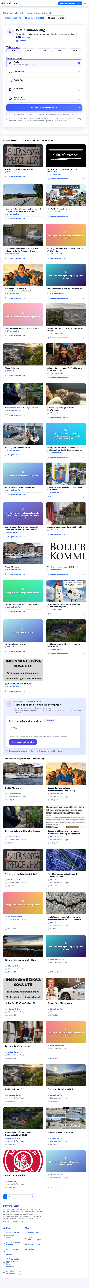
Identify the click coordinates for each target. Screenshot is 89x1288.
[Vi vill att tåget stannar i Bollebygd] (66, 559)
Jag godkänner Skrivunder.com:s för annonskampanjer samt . (45, 114)
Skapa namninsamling (24, 742)
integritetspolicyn (73, 114)
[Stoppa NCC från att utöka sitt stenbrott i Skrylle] (66, 322)
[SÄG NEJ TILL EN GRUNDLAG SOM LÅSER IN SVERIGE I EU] (66, 242)
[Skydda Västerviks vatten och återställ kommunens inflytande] (66, 598)
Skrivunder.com (9, 3)
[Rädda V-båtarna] (23, 559)
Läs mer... (22, 40)
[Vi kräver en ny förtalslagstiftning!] (23, 161)
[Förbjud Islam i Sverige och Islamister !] (23, 597)
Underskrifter (35, 18)
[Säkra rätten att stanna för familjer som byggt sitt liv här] (66, 361)
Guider (6, 1228)
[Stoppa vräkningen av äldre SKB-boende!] (66, 519)
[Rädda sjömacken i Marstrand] (23, 440)
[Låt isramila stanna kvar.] (23, 636)
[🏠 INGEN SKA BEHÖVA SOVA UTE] (23, 676)
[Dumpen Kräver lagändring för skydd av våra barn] (66, 282)
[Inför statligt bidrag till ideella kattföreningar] (66, 401)
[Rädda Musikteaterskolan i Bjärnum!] (23, 480)
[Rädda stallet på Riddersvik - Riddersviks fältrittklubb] (66, 637)
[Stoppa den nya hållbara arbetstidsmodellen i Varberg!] (23, 282)
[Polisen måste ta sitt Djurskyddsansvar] (23, 400)
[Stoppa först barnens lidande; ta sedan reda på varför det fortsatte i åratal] (23, 242)
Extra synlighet (57, 18)
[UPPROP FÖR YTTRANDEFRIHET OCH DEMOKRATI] (66, 162)
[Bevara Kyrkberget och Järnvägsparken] (23, 320)
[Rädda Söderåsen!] (23, 360)
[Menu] (85, 3)
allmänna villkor (40, 114)
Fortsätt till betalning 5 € (45, 107)
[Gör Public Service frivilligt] (66, 201)
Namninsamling (14, 18)
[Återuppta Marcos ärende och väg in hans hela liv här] (66, 481)
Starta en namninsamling (70, 3)
